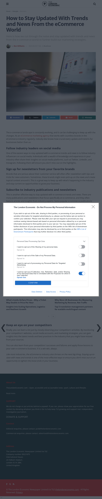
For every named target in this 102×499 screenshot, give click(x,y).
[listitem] (51, 241)
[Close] (94, 207)
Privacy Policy (65, 292)
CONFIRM (33, 283)
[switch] (82, 247)
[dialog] (51, 249)
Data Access (51, 292)
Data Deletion (37, 292)
